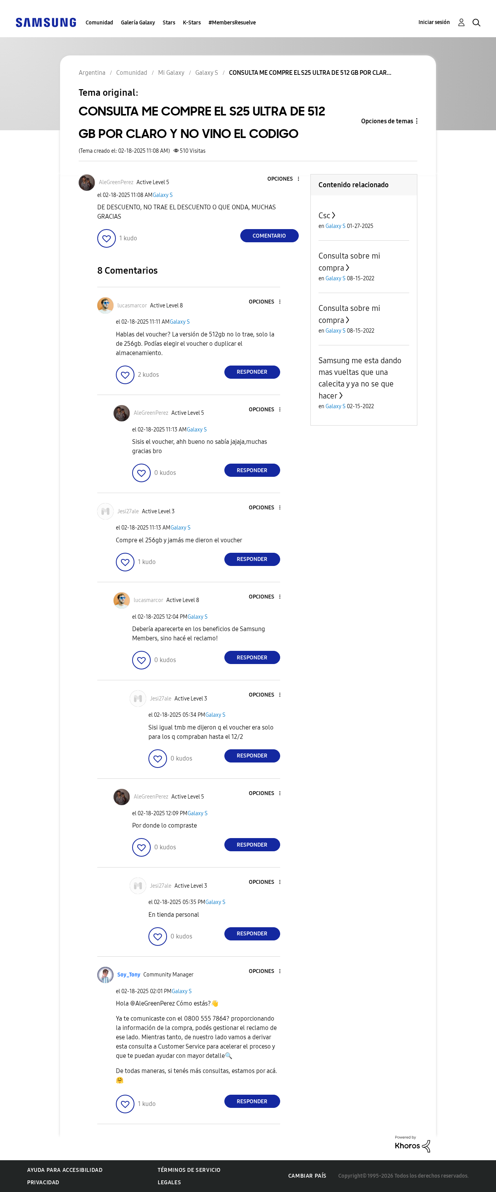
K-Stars (192, 22)
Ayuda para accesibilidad (64, 1170)
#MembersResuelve (232, 22)
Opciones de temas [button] (387, 121)
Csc (324, 215)
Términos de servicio (189, 1170)
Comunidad (99, 22)
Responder (252, 372)
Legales (169, 1182)
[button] (285, 179)
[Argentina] (46, 22)
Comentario (269, 236)
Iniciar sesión (434, 22)
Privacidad (43, 1182)
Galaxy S (163, 195)
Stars (169, 22)
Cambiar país (307, 1176)
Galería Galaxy (138, 22)
